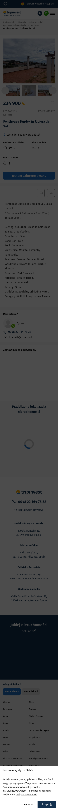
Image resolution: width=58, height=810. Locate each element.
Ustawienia (26, 804)
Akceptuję (46, 804)
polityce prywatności (26, 794)
